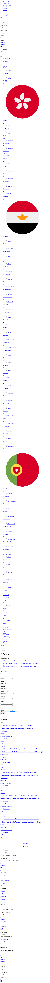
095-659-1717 (3, 44)
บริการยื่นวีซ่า (4, 885)
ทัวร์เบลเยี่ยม (3, 899)
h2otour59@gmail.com (5, 926)
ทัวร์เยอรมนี (3, 896)
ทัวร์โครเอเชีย (4, 893)
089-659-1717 (3, 42)
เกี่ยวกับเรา (3, 877)
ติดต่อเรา (3, 875)
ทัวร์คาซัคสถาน (4, 902)
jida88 (2, 51)
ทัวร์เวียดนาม (4, 891)
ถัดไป (26, 846)
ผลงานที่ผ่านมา (4, 883)
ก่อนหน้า (26, 843)
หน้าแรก (2, 645)
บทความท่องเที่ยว (5, 880)
